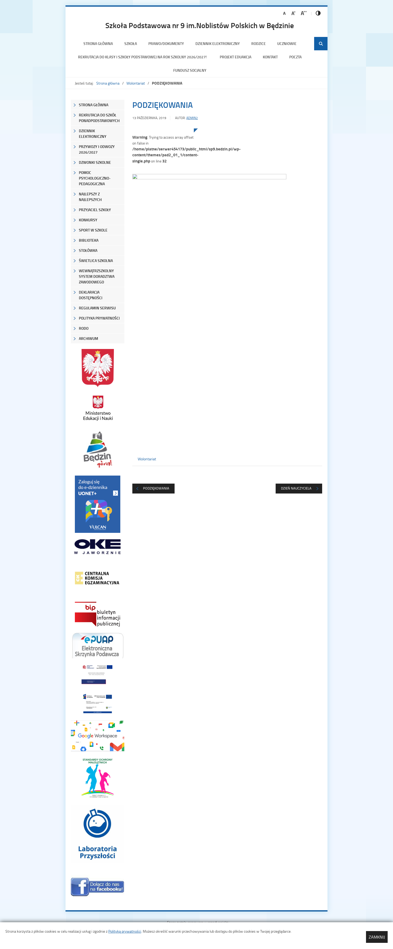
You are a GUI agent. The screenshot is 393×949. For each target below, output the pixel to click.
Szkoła (130, 43)
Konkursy (88, 219)
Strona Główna (93, 104)
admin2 (192, 118)
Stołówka (88, 250)
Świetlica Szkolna (96, 260)
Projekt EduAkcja (235, 56)
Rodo (83, 328)
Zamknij (377, 937)
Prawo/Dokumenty (166, 43)
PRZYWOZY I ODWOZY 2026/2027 (97, 149)
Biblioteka (88, 240)
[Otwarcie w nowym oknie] (97, 408)
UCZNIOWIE (286, 43)
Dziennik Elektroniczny (217, 43)
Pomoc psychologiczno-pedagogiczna (95, 178)
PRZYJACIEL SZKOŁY (95, 209)
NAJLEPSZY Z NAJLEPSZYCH (90, 196)
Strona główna (98, 43)
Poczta (295, 56)
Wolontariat (135, 83)
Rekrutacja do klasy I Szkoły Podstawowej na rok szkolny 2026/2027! (143, 56)
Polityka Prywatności (99, 318)
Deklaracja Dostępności (90, 295)
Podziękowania (156, 488)
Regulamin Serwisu (97, 307)
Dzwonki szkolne (95, 162)
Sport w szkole (93, 230)
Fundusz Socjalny (189, 70)
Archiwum (88, 338)
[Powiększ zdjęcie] (163, 184)
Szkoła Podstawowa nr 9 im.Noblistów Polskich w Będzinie (199, 25)
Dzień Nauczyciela (296, 488)
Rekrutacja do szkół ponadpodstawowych (99, 117)
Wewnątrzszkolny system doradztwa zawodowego (96, 276)
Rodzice (258, 43)
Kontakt (270, 56)
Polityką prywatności (124, 931)
